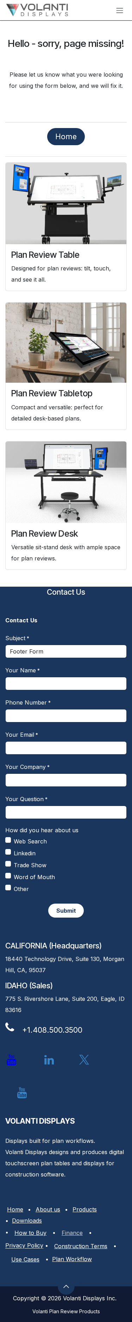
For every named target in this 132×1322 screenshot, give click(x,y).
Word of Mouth (34, 877)
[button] (66, 911)
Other (21, 888)
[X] (84, 1060)
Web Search (30, 841)
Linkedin (25, 853)
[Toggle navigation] (120, 10)
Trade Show (30, 865)
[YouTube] (21, 1092)
